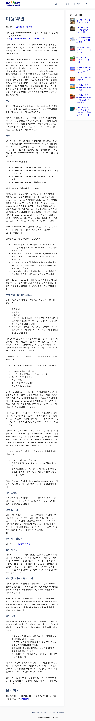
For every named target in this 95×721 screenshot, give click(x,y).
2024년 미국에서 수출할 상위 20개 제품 (82, 29)
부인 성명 (35, 712)
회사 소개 (65, 4)
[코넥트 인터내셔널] (13, 4)
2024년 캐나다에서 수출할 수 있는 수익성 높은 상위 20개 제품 (83, 111)
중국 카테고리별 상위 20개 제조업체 (83, 59)
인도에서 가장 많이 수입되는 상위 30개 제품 (83, 69)
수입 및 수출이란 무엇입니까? (83, 78)
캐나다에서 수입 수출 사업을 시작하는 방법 (83, 49)
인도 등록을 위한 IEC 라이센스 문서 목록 (83, 39)
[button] (86, 4)
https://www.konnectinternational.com (26, 38)
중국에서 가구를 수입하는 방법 (83, 20)
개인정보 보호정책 (24, 543)
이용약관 (60, 712)
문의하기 (77, 4)
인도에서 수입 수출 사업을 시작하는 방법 (83, 87)
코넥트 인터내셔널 (24, 26)
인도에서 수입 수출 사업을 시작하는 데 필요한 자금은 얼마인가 (83, 98)
